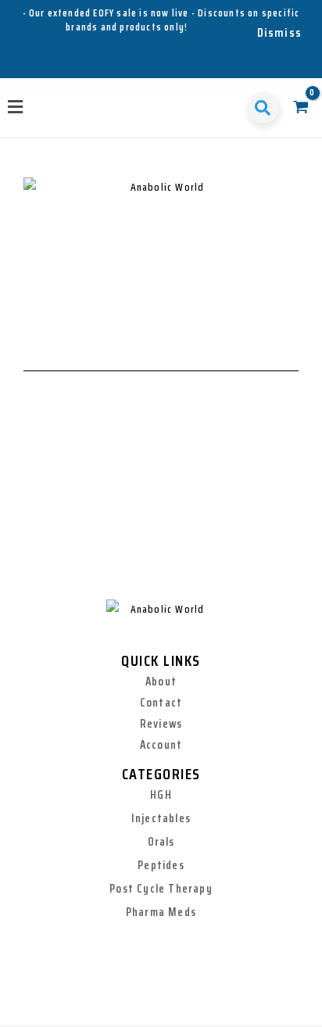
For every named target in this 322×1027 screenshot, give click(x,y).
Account (161, 744)
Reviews (161, 723)
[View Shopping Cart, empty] (300, 108)
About (161, 681)
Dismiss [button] (279, 32)
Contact (161, 702)
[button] (16, 108)
